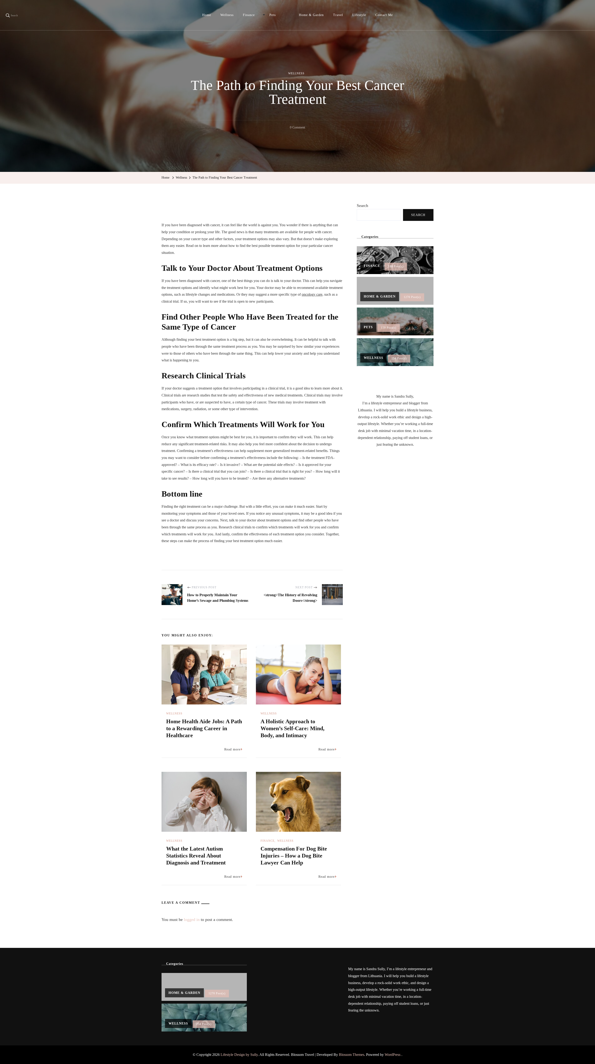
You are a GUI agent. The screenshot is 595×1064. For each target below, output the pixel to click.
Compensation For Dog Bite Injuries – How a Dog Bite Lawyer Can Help (294, 856)
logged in (192, 919)
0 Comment (297, 128)
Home (206, 15)
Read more (232, 749)
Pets (272, 15)
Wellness (227, 15)
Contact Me (384, 15)
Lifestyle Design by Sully (239, 1055)
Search (362, 205)
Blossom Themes (351, 1055)
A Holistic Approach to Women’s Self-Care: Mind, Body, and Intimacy (292, 728)
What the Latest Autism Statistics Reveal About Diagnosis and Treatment (196, 856)
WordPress (392, 1055)
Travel (338, 15)
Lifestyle (359, 15)
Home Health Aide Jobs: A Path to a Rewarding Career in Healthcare (204, 728)
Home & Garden (311, 15)
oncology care (312, 294)
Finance (249, 15)
